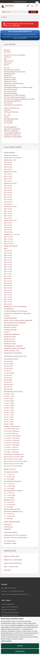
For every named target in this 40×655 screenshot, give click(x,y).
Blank (5, 248)
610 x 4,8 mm (8, 199)
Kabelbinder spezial (10, 327)
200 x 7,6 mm (8, 209)
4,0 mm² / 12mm (9, 410)
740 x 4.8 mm (8, 204)
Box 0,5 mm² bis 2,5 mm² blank (13, 463)
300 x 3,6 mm (8, 178)
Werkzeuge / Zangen (10, 543)
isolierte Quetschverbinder (12, 509)
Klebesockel (7, 524)
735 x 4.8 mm (8, 202)
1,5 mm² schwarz (9, 373)
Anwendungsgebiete (7, 604)
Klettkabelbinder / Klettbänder (13, 346)
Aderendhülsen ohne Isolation (13, 391)
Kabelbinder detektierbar (12, 334)
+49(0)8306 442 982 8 (9, 588)
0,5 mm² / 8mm (8, 398)
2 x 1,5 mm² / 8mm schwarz (12, 436)
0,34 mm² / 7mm (9, 396)
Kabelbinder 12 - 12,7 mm (12, 234)
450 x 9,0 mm (8, 223)
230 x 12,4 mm (8, 237)
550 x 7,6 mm (8, 216)
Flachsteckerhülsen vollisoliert (13, 490)
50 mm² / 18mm (9, 424)
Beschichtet (7, 278)
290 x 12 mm (8, 271)
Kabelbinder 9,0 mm (10, 220)
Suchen (33, 12)
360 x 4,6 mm (8, 258)
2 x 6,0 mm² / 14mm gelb (11, 445)
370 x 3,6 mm (8, 181)
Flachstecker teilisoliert (11, 472)
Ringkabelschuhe (9, 500)
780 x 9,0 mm (8, 230)
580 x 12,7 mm (8, 241)
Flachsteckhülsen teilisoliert (12, 481)
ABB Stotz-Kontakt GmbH (11, 556)
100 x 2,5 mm (8, 162)
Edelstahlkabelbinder (10, 318)
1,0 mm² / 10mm (9, 403)
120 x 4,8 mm (8, 185)
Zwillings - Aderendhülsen (12, 426)
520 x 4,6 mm (8, 260)
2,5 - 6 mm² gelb (9, 479)
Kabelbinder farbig (10, 337)
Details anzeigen (6, 641)
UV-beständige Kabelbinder (10, 612)
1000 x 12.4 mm (9, 244)
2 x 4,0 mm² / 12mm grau (11, 440)
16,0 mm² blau (8, 384)
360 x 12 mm (8, 274)
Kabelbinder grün (9, 339)
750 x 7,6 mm (8, 218)
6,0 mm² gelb (8, 380)
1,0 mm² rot (7, 370)
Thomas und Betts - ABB (11, 350)
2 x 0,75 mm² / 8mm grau (11, 431)
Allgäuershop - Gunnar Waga (13, 560)
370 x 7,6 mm (8, 213)
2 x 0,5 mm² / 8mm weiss (11, 429)
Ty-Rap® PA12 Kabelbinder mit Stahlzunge (17, 313)
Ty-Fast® (6, 316)
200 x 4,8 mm (8, 188)
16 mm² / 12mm (9, 417)
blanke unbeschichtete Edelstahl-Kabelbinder (18, 320)
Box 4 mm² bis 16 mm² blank (13, 466)
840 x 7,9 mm (8, 269)
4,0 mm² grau (8, 377)
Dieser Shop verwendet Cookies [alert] (12, 619)
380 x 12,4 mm (8, 239)
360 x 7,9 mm (8, 295)
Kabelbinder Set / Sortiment (12, 158)
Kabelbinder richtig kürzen (9, 615)
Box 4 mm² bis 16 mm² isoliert (13, 459)
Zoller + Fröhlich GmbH (11, 566)
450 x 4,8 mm (8, 197)
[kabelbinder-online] (8, 6)
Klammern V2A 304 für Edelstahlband (15, 537)
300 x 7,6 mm (8, 211)
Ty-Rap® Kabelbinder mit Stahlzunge (15, 311)
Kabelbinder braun (10, 341)
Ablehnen (20, 646)
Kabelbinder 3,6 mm (10, 171)
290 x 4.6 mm (8, 255)
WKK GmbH (7, 570)
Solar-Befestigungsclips (11, 325)
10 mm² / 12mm (9, 415)
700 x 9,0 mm (8, 227)
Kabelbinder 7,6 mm (10, 206)
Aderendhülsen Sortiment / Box (13, 454)
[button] (37, 2)
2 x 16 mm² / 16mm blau (11, 452)
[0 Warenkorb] (32, 6)
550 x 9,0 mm (8, 225)
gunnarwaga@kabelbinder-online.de (17, 594)
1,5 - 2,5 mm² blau (9, 486)
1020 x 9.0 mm (8, 232)
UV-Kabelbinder (9, 309)
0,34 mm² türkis (9, 364)
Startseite (4, 17)
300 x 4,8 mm (8, 190)
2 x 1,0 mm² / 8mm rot (11, 433)
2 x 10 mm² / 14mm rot (11, 450)
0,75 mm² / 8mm (9, 401)
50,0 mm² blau (8, 389)
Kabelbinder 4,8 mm (10, 183)
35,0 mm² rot (8, 387)
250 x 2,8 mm (8, 169)
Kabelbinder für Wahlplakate (13, 353)
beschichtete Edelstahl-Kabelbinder (15, 323)
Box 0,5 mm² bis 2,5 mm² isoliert (14, 456)
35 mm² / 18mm (9, 422)
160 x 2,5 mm (8, 165)
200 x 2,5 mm (8, 167)
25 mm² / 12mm (9, 419)
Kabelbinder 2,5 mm (10, 160)
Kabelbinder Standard (11, 155)
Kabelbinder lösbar (10, 344)
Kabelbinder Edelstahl (11, 246)
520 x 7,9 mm (8, 267)
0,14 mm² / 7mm (9, 394)
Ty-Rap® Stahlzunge (10, 330)
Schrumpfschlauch (10, 541)
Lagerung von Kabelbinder (9, 607)
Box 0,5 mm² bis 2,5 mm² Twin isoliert (15, 461)
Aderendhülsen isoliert (11, 359)
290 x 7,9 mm (8, 264)
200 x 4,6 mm (8, 253)
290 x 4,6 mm (8, 283)
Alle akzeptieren (20, 651)
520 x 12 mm (8, 276)
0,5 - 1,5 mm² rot (9, 474)
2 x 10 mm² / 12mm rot (11, 447)
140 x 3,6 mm (8, 174)
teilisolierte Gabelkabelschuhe (13, 511)
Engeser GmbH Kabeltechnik (13, 563)
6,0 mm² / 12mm (9, 412)
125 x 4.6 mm (8, 251)
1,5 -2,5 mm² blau (9, 476)
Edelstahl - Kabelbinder (8, 610)
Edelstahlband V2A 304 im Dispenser (15, 535)
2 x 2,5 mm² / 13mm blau (11, 438)
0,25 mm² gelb (8, 361)
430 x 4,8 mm (8, 195)
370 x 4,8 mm (8, 192)
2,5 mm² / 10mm (9, 408)
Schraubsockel (8, 527)
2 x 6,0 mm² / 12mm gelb (11, 443)
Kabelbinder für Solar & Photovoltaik (15, 306)
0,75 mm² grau (8, 368)
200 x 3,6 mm (8, 176)
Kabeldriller (7, 529)
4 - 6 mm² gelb (8, 507)
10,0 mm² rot (8, 382)
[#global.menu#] (36, 6)
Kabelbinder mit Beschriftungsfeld (14, 348)
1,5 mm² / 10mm (9, 405)
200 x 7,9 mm (8, 262)
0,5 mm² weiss (8, 366)
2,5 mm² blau (8, 375)
